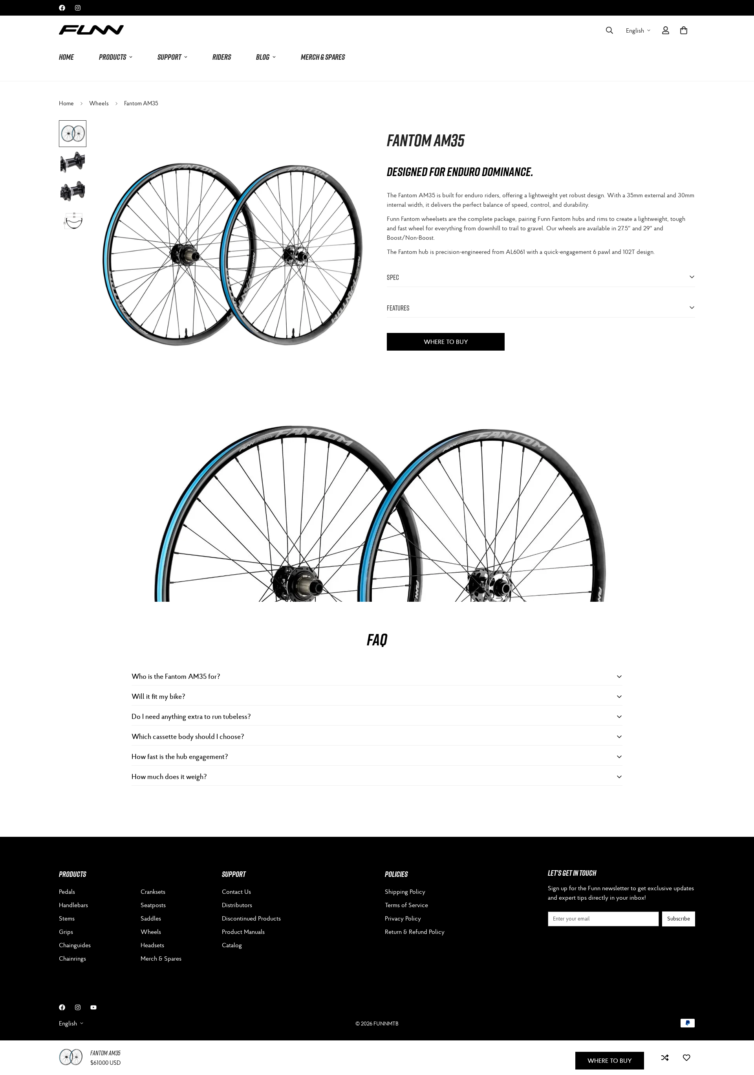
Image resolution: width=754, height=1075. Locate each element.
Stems (67, 918)
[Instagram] (78, 8)
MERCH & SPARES (323, 56)
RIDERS (221, 56)
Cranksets (153, 891)
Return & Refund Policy (415, 931)
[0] (684, 30)
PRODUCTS (112, 56)
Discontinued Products (251, 918)
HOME (66, 56)
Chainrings (72, 958)
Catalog (232, 945)
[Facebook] (62, 8)
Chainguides (75, 945)
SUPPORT (169, 56)
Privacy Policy (403, 918)
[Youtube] (93, 1007)
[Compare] (664, 1058)
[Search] (609, 30)
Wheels (99, 103)
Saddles (151, 918)
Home (66, 103)
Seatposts (153, 905)
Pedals (67, 891)
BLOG (262, 56)
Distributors (237, 905)
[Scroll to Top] (739, 1032)
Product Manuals (243, 931)
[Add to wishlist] (686, 1058)
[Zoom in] (350, 137)
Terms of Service (406, 905)
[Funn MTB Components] (91, 30)
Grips (66, 931)
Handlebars (73, 905)
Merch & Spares (161, 958)
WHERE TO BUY (446, 341)
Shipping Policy (405, 891)
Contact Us (236, 891)
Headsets (152, 945)
